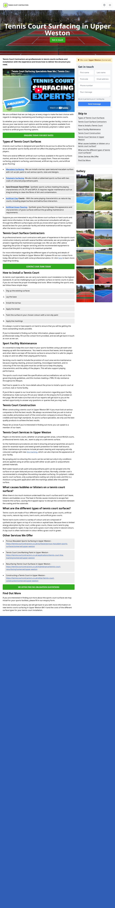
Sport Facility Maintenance (89, 129)
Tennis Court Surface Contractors (92, 121)
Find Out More (84, 160)
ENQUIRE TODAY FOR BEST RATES (38, 135)
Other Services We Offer (88, 156)
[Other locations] (104, 5)
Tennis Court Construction (89, 133)
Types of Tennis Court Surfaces (91, 118)
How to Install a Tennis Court (90, 125)
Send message (94, 104)
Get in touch (57, 40)
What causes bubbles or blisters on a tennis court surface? (93, 144)
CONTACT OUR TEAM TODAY (38, 266)
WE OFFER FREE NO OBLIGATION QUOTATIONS (38, 587)
